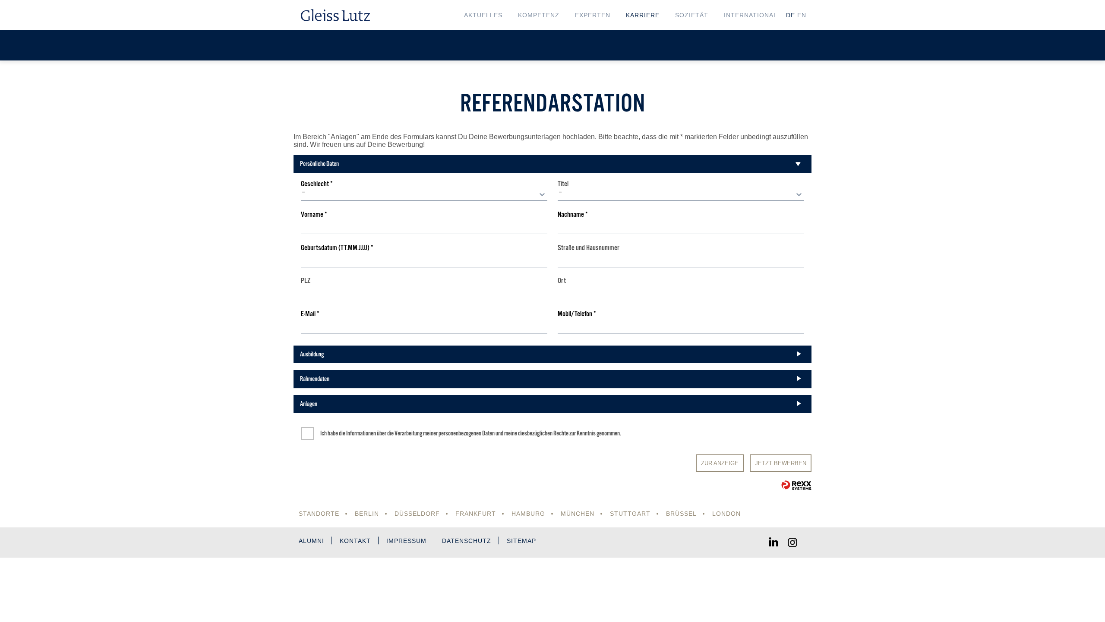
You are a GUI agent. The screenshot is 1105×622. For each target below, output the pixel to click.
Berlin (367, 513)
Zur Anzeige (720, 463)
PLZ (305, 281)
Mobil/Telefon (577, 314)
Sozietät (691, 15)
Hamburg (528, 513)
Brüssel (681, 513)
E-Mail (310, 314)
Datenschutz (466, 540)
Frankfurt (475, 513)
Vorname (314, 215)
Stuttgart (630, 513)
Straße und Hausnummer (588, 248)
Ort (562, 281)
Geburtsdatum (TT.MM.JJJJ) (337, 248)
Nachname (573, 215)
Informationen (361, 433)
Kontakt (355, 540)
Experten (592, 15)
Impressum (406, 540)
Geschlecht (317, 184)
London (726, 513)
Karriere (643, 15)
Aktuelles (483, 15)
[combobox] (424, 194)
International (750, 15)
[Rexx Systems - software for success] (796, 485)
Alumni (311, 540)
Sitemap (521, 540)
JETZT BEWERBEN (780, 463)
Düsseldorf (417, 513)
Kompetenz (538, 15)
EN (801, 15)
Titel (563, 184)
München (577, 513)
